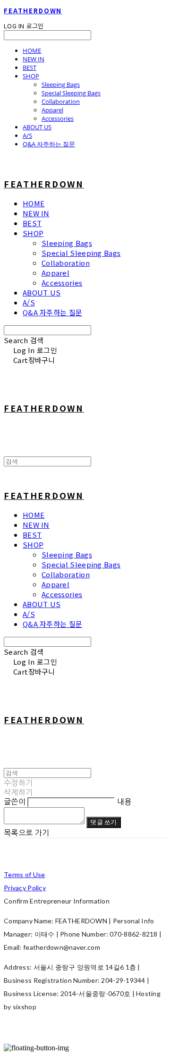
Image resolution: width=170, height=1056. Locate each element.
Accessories (58, 118)
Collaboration (61, 101)
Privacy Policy (25, 888)
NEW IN (33, 59)
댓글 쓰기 (103, 822)
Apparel (52, 110)
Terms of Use (24, 874)
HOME (32, 50)
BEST (29, 67)
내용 (124, 801)
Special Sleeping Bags (71, 93)
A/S (27, 135)
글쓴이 (15, 801)
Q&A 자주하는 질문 (49, 144)
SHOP (31, 76)
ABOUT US (37, 127)
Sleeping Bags (61, 84)
